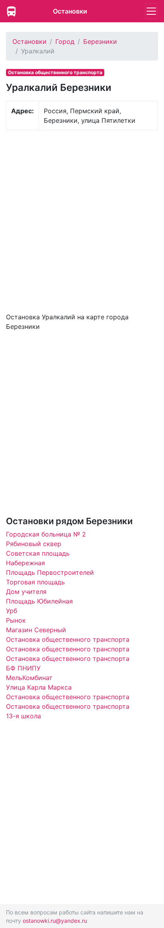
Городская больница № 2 (46, 534)
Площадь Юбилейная (39, 601)
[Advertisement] (82, 220)
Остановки (70, 11)
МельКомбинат (29, 678)
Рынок (16, 620)
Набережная (25, 563)
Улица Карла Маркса (39, 687)
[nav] (151, 11)
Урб (11, 611)
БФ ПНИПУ (23, 668)
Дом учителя (26, 592)
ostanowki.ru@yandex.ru (55, 920)
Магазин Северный (36, 630)
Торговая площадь (35, 582)
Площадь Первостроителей (50, 572)
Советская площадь (38, 553)
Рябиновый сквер (33, 544)
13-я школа (23, 716)
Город (64, 41)
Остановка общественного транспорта (67, 639)
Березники (100, 41)
